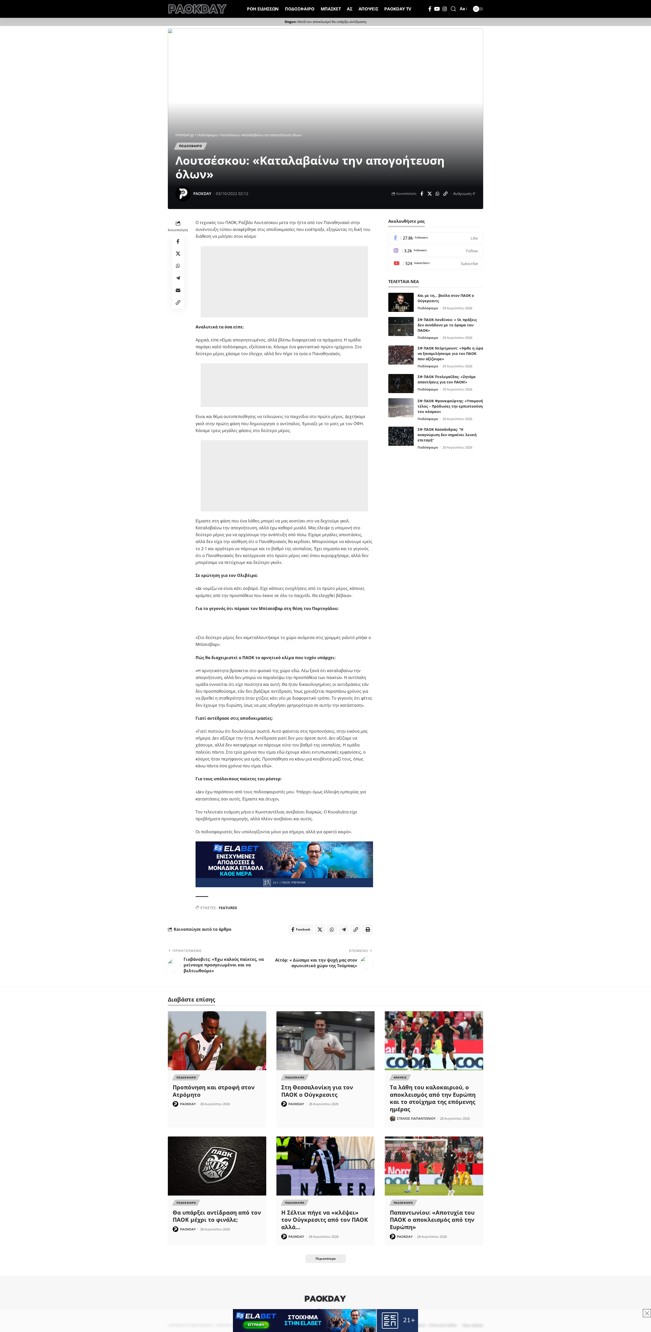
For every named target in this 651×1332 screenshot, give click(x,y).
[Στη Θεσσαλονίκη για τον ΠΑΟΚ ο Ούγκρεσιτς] (325, 1040)
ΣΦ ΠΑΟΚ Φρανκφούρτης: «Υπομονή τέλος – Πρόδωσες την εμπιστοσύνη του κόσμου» (450, 406)
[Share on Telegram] (178, 278)
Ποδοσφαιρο (190, 146)
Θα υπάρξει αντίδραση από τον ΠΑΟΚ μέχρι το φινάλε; (217, 1216)
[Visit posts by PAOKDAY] (183, 193)
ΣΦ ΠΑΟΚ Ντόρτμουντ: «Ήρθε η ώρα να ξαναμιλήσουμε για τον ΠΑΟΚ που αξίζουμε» (450, 353)
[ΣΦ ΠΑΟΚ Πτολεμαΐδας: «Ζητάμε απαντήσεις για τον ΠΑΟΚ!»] (401, 383)
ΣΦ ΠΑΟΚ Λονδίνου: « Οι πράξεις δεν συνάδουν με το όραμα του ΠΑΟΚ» (447, 325)
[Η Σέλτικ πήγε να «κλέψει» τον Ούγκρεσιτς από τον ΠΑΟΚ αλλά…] (325, 1166)
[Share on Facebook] (421, 194)
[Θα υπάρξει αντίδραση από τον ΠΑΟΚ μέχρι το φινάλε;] (217, 1166)
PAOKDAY (202, 193)
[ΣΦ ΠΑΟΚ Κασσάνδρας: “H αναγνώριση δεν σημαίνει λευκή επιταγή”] (401, 436)
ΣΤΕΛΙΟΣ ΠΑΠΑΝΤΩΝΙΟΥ (416, 1118)
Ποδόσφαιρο (428, 308)
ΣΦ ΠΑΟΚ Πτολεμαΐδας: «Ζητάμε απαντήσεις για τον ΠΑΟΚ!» (447, 379)
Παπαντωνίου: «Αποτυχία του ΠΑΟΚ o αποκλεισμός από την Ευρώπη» (432, 1220)
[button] (453, 9)
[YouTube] (437, 9)
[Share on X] (429, 194)
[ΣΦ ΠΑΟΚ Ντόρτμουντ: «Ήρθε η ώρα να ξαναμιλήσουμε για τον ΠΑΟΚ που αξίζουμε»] (401, 355)
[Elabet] (284, 864)
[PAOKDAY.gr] (197, 9)
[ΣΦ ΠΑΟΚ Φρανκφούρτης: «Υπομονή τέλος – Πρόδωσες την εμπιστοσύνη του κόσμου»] (401, 407)
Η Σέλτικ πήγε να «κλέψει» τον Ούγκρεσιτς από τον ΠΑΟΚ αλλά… (324, 1220)
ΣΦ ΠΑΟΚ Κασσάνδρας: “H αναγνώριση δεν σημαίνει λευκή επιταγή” (447, 434)
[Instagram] (444, 9)
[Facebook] (430, 9)
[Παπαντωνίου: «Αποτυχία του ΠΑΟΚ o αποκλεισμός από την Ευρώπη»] (434, 1166)
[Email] (178, 290)
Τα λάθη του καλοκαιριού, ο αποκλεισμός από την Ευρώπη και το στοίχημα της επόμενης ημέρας (433, 1098)
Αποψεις (400, 1077)
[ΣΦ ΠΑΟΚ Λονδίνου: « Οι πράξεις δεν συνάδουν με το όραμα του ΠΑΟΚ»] (401, 326)
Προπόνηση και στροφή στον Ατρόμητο (214, 1090)
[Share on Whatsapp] (437, 194)
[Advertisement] (285, 281)
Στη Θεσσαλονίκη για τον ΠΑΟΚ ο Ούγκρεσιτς (317, 1090)
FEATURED (228, 907)
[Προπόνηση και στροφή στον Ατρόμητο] (217, 1040)
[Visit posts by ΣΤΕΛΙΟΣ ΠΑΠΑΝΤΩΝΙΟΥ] (392, 1118)
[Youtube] (435, 263)
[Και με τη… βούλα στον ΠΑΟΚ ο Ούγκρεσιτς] (401, 302)
